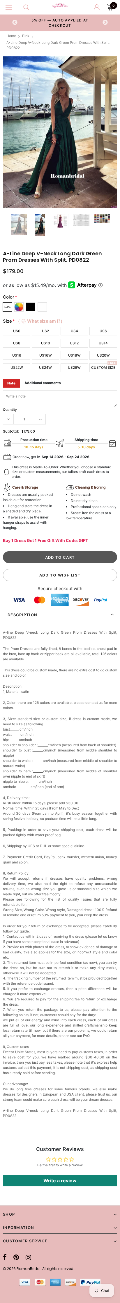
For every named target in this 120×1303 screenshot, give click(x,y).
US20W (103, 355)
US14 (103, 343)
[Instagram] (28, 1257)
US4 (74, 331)
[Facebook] (5, 1257)
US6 (103, 331)
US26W (74, 367)
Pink (25, 36)
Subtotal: (11, 431)
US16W (45, 355)
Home (11, 36)
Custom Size (103, 367)
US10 (45, 343)
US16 (16, 355)
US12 (74, 343)
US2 (45, 331)
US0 (16, 331)
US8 (16, 343)
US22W (16, 367)
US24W (45, 367)
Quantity (10, 409)
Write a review (60, 1180)
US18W (74, 355)
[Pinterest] (16, 1257)
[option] (60, 23)
